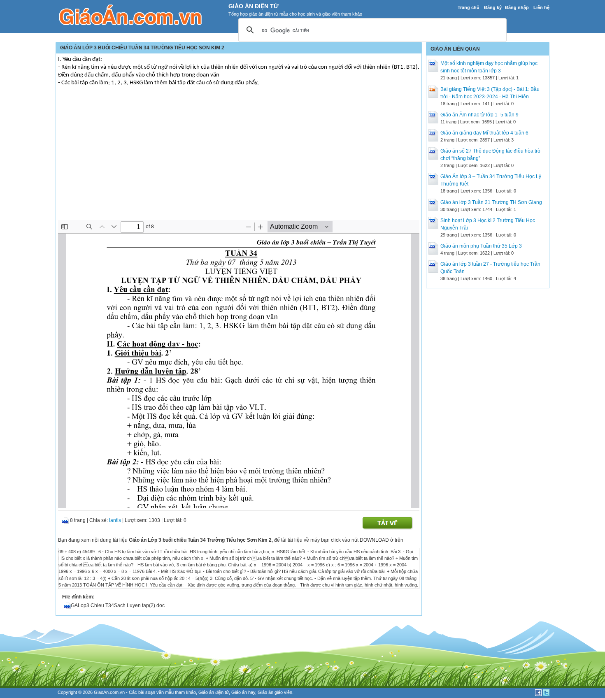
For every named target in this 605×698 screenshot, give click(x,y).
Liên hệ (541, 7)
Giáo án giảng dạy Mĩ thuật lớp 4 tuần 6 (484, 133)
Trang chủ (468, 7)
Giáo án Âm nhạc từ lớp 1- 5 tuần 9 (479, 115)
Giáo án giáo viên (275, 692)
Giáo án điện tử (213, 692)
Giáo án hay (243, 692)
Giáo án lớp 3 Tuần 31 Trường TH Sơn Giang (491, 202)
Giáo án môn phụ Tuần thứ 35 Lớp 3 (481, 246)
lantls (115, 520)
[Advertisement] (238, 158)
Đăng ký (493, 7)
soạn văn (154, 692)
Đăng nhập (517, 7)
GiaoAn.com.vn (109, 692)
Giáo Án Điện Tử (253, 6)
